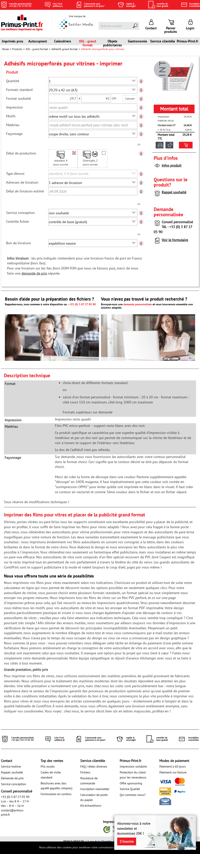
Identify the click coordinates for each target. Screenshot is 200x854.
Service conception (13, 784)
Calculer (130, 98)
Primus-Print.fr (187, 41)
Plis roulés (48, 766)
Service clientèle (162, 41)
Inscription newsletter (94, 789)
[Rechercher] (135, 26)
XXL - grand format (87, 42)
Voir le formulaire (175, 240)
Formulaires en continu (56, 794)
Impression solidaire (133, 766)
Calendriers (62, 41)
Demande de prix (12, 778)
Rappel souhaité (174, 192)
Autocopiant (37, 41)
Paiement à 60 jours (172, 766)
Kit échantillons (90, 805)
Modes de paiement (174, 760)
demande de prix (34, 273)
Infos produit (171, 165)
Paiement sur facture (173, 772)
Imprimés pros (12, 41)
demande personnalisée (137, 304)
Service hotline (11, 766)
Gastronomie (137, 41)
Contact (6, 760)
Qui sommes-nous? (133, 795)
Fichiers (85, 772)
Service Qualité (130, 789)
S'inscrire (127, 841)
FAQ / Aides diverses (93, 766)
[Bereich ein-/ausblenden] (139, 144)
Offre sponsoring (131, 783)
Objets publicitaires (112, 42)
